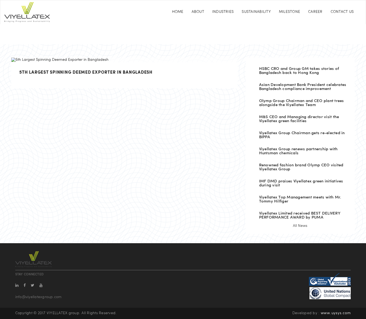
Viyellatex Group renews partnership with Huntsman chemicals (298, 151)
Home (178, 12)
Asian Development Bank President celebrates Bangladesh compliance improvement (302, 87)
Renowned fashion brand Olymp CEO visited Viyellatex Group (301, 167)
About (198, 12)
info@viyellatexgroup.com (38, 297)
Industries (223, 12)
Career (315, 12)
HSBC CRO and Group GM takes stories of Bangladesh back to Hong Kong (299, 71)
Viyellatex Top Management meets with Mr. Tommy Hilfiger (300, 200)
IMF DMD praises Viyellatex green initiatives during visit (301, 183)
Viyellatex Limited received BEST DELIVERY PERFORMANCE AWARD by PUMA (299, 216)
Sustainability (256, 12)
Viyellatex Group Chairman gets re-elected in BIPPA (302, 135)
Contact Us (342, 12)
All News (300, 226)
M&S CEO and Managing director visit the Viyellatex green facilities (299, 119)
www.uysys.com (336, 313)
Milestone (289, 12)
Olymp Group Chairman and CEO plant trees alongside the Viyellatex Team (301, 103)
